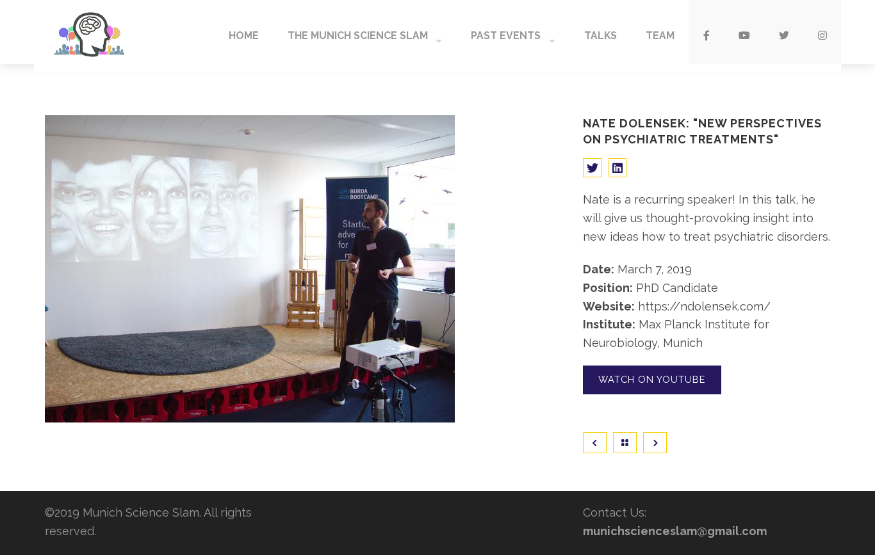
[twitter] (783, 32)
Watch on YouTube (651, 379)
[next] (655, 442)
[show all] (626, 442)
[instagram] (822, 32)
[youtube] (744, 32)
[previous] (596, 442)
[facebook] (706, 32)
